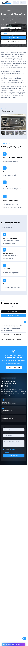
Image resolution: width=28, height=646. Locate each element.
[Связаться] (24, 638)
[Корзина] (21, 2)
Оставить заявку (14, 37)
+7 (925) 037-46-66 (14, 41)
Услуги (7, 9)
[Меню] (24, 2)
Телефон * (5, 433)
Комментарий (6, 438)
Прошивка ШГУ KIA (7, 10)
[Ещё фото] (25, 133)
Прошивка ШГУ (14, 9)
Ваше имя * (5, 427)
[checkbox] (3, 449)
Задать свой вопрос (14, 315)
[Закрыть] (23, 644)
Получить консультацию (14, 367)
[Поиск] (17, 2)
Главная (3, 9)
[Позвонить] (14, 2)
